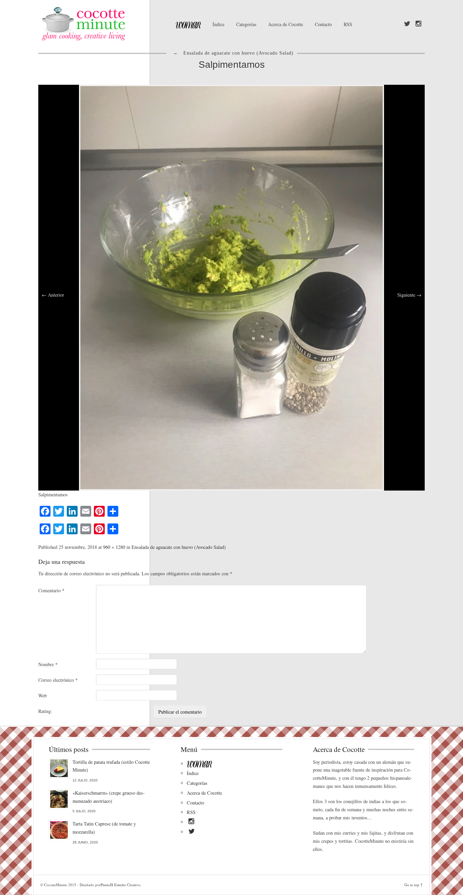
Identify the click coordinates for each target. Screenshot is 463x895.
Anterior (53, 295)
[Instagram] (418, 24)
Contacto (323, 24)
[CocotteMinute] (99, 24)
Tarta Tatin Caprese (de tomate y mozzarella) (104, 827)
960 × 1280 (114, 547)
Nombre (48, 664)
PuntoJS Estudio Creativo (120, 884)
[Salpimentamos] (231, 287)
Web (42, 695)
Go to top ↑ (413, 884)
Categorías (246, 24)
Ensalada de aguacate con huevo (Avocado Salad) (179, 547)
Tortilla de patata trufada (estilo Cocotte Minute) (111, 766)
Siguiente (409, 295)
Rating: (45, 711)
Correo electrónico (58, 680)
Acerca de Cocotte (285, 24)
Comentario (51, 590)
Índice (218, 24)
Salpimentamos (232, 64)
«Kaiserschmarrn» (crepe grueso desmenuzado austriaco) (109, 797)
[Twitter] (407, 24)
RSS (348, 24)
